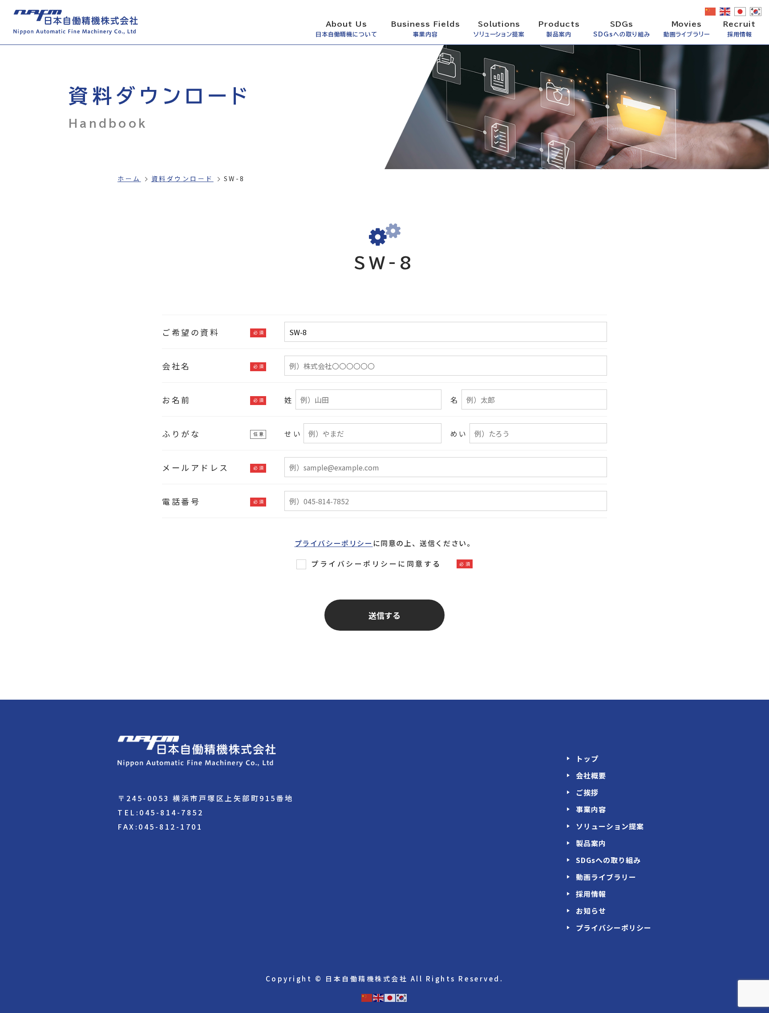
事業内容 (591, 809)
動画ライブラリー (606, 876)
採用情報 (591, 893)
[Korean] (756, 11)
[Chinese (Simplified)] (710, 11)
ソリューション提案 (610, 826)
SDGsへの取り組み (608, 860)
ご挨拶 (587, 792)
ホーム (129, 178)
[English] (725, 11)
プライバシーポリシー (334, 543)
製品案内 (591, 843)
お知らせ (591, 910)
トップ (587, 758)
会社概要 (591, 775)
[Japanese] (740, 11)
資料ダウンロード (182, 178)
